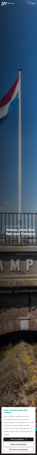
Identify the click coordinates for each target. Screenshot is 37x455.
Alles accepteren (17, 439)
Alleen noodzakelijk (18, 444)
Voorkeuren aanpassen (18, 449)
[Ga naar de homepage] (7, 4)
